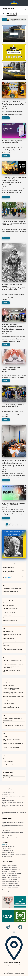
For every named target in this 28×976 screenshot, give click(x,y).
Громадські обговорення (9, 612)
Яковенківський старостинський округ (10, 891)
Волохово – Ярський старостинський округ (11, 873)
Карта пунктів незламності (14, 52)
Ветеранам (5, 722)
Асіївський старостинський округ (9, 865)
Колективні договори (6, 848)
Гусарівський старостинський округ (10, 875)
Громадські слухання (8, 617)
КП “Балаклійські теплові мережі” (9, 837)
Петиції (5, 603)
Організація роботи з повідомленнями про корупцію (14, 808)
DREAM (5, 736)
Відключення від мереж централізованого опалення (14, 854)
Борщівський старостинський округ (10, 867)
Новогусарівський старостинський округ (11, 881)
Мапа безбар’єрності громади (10, 683)
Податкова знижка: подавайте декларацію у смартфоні (12, 141)
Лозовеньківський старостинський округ (11, 877)
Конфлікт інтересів (6, 794)
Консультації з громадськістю (10, 620)
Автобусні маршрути (14, 71)
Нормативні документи (8, 703)
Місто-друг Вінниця (7, 758)
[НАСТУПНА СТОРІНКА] (21, 524)
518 (18, 524)
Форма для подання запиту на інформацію (13, 641)
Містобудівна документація (8, 852)
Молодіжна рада (7, 615)
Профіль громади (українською (12, 588)
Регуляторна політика (7, 856)
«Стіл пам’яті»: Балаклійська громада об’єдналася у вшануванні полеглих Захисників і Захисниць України (14, 103)
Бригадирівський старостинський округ (11, 869)
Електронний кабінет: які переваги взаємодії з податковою (13, 504)
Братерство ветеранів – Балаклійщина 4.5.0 (13, 725)
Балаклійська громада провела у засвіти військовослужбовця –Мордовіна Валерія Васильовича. (13, 287)
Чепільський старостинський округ (10, 887)
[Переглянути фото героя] (13, 546)
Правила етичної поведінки (8, 800)
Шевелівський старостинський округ (10, 889)
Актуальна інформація (8, 685)
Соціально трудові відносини (8, 846)
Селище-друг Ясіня (8, 761)
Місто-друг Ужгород (8, 764)
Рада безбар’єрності (8, 700)
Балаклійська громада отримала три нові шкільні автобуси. (13, 405)
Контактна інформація (8, 638)
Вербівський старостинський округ (10, 871)
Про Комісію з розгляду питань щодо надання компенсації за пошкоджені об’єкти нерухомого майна (13, 666)
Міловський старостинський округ (9, 879)
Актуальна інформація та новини (11, 777)
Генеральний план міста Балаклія (11, 747)
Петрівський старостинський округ (10, 883)
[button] (21, 524)
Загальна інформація (8, 775)
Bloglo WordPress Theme (18, 973)
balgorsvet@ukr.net (12, 965)
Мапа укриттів (14, 33)
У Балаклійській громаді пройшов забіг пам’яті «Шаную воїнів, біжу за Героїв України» (14, 223)
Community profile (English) (11, 591)
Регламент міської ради (7, 850)
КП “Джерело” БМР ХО (7, 835)
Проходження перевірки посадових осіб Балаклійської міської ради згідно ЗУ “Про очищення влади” (14, 812)
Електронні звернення (8, 605)
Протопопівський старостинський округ (11, 885)
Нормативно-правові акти (8, 792)
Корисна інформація (8, 631)
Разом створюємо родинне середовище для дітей (11, 368)
